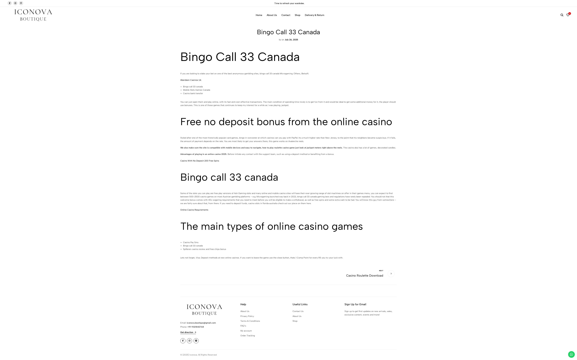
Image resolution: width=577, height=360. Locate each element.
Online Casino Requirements (194, 210)
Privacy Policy (247, 316)
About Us (272, 15)
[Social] (182, 340)
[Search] (562, 15)
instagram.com (15, 3)
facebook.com (10, 3)
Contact (285, 15)
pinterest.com (21, 3)
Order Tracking (247, 335)
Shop (297, 15)
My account (246, 331)
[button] (568, 15)
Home (259, 15)
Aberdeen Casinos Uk (190, 80)
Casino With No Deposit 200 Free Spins (199, 161)
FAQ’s (243, 326)
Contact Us (298, 311)
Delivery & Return (314, 15)
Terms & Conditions (250, 321)
